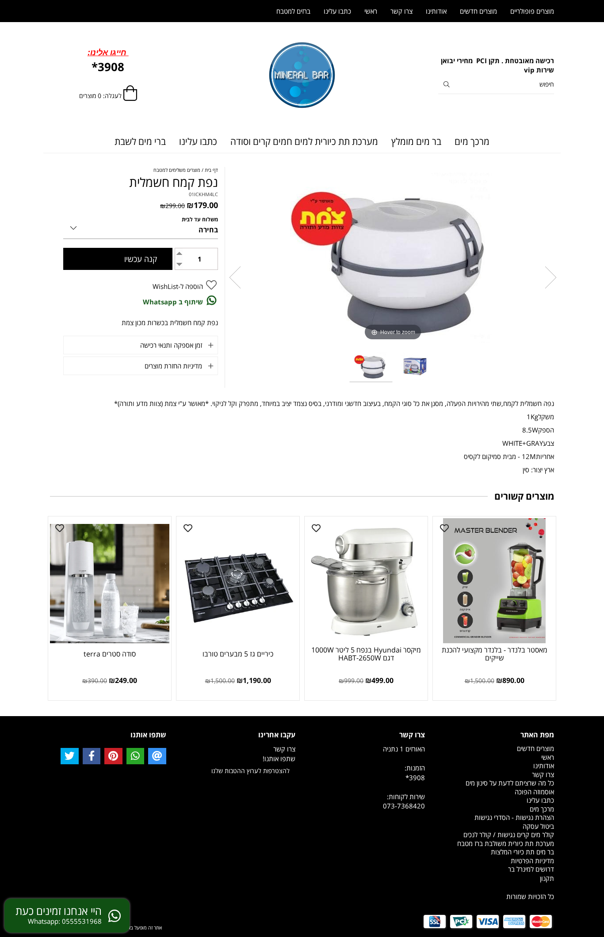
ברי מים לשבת (140, 141)
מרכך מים (472, 141)
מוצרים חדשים (478, 11)
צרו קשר (401, 11)
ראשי (370, 11)
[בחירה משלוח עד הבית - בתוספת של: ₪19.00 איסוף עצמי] (140, 226)
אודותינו (436, 11)
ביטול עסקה (538, 826)
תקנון (547, 878)
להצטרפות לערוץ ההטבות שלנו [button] (250, 770)
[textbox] (496, 65)
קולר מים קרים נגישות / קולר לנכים (508, 834)
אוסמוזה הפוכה (534, 791)
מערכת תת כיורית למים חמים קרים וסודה (304, 141)
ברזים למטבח (293, 11)
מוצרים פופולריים (532, 11)
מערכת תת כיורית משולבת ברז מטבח (505, 843)
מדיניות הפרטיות (532, 860)
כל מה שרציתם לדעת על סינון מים (510, 782)
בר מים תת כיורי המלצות (522, 851)
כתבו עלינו (198, 141)
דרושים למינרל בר (531, 869)
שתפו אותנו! (279, 758)
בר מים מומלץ (416, 141)
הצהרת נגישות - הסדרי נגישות (514, 817)
